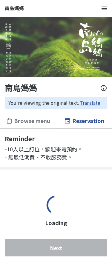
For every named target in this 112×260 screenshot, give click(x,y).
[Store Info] (103, 88)
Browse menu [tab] (32, 120)
